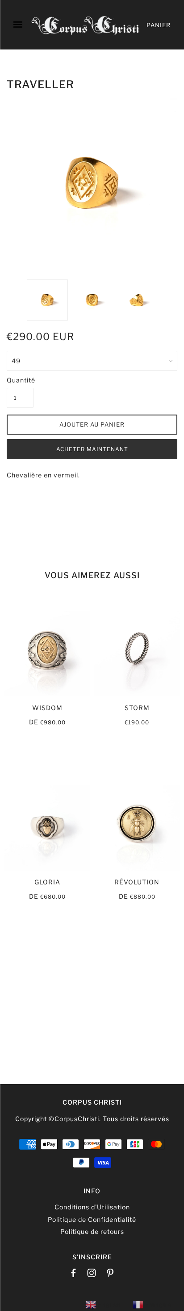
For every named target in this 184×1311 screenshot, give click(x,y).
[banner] (85, 25)
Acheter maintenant (92, 449)
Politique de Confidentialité (92, 1219)
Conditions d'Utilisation (92, 1207)
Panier (158, 25)
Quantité (20, 380)
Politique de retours (92, 1231)
